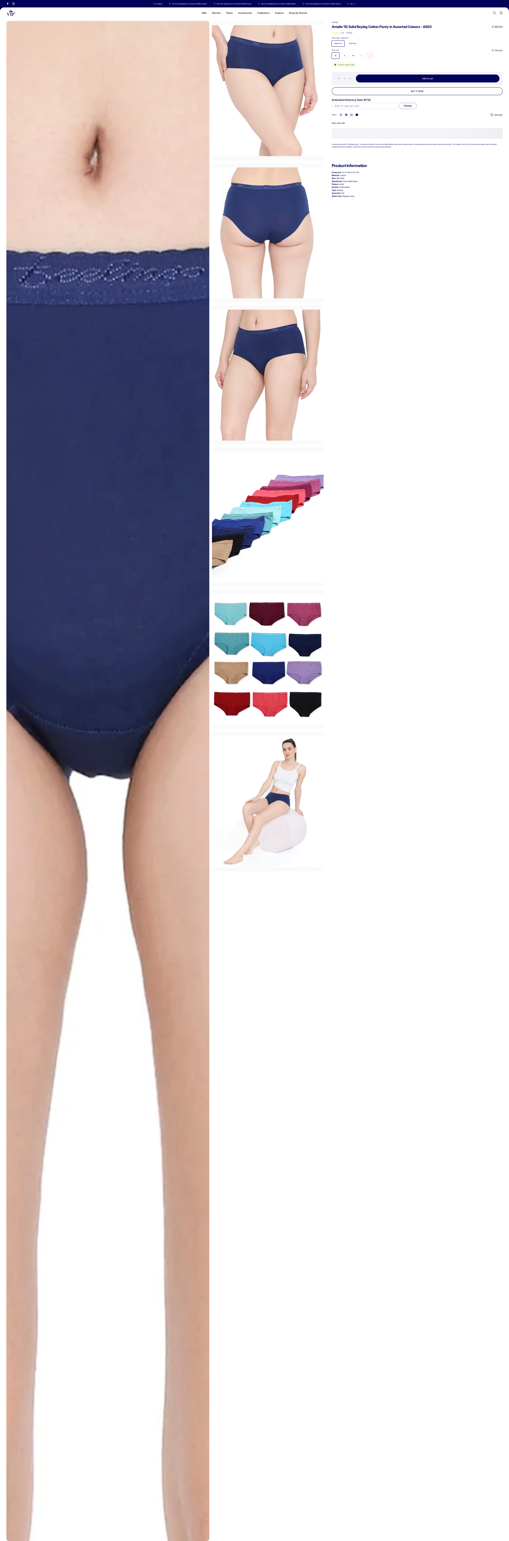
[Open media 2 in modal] (268, 91)
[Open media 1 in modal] (107, 781)
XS (335, 56)
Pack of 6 (352, 43)
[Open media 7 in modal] (268, 801)
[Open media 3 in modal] (268, 233)
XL (371, 56)
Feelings (335, 22)
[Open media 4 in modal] (268, 375)
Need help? (498, 115)
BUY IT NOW (417, 91)
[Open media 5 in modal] (268, 517)
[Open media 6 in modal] (268, 659)
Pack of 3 (338, 43)
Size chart (499, 50)
